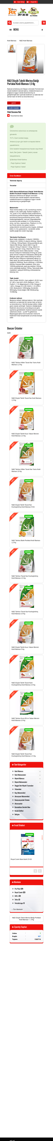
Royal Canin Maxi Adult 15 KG (21, 859)
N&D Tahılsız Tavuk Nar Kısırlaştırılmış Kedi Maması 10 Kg (25, 613)
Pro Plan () (19, 888)
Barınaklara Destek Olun (22, 807)
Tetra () (17, 899)
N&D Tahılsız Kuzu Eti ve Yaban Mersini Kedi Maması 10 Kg (25, 719)
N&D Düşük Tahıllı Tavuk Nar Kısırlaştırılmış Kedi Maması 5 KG (23, 506)
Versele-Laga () (20, 903)
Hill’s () (18, 896)
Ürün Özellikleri (15, 176)
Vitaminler (18, 789)
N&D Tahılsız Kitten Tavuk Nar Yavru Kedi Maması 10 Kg (26, 470)
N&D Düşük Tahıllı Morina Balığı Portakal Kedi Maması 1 (26, 918)
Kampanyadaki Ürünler (22, 800)
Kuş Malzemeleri (20, 792)
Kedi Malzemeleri (20, 775)
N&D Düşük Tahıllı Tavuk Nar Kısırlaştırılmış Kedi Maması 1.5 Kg (24, 755)
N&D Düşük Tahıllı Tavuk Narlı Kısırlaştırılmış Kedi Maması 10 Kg (23, 684)
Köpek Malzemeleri (21, 782)
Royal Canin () (20, 892)
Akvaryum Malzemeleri (22, 796)
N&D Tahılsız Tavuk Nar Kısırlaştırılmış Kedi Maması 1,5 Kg (25, 577)
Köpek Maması (19, 778)
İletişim (17, 814)
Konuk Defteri (19, 810)
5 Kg (32, 919)
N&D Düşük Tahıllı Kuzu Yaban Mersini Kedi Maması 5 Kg (25, 648)
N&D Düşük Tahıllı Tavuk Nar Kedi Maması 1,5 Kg (26, 399)
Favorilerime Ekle (17, 116)
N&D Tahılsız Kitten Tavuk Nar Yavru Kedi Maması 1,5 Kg (26, 364)
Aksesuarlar (18, 803)
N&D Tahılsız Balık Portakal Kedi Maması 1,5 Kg (26, 541)
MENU (15, 29)
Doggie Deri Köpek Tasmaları (24, 785)
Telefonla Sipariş (16, 180)
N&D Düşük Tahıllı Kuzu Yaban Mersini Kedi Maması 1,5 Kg (25, 435)
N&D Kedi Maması (25, 40)
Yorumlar (13, 185)
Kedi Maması (11, 40)
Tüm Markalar (18, 909)
